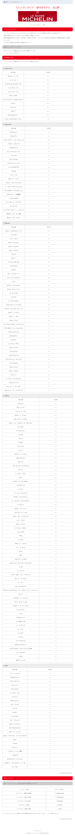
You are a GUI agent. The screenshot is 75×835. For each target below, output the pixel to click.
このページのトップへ (66, 773)
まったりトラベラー (35, 833)
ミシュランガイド (35, 25)
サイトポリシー (37, 830)
